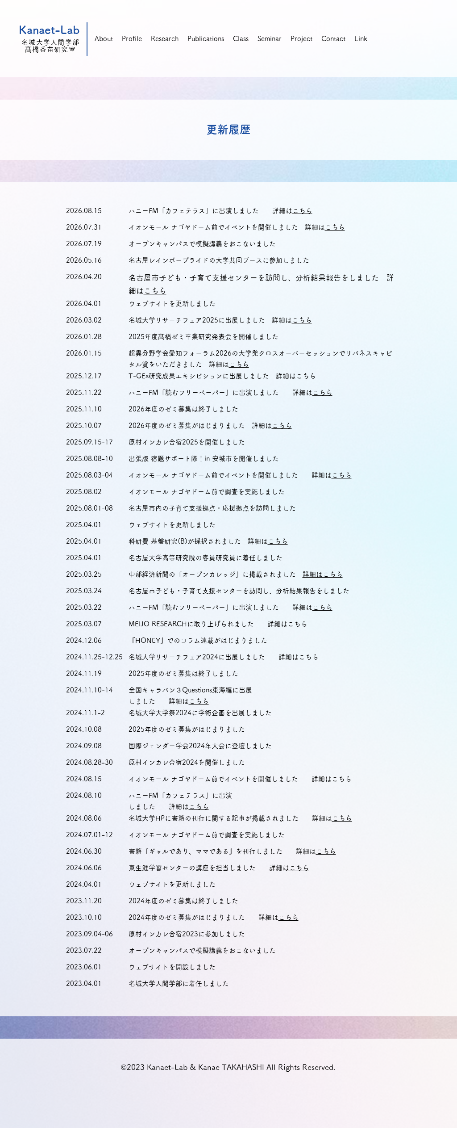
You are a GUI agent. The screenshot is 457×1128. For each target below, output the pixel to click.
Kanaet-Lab (49, 29)
